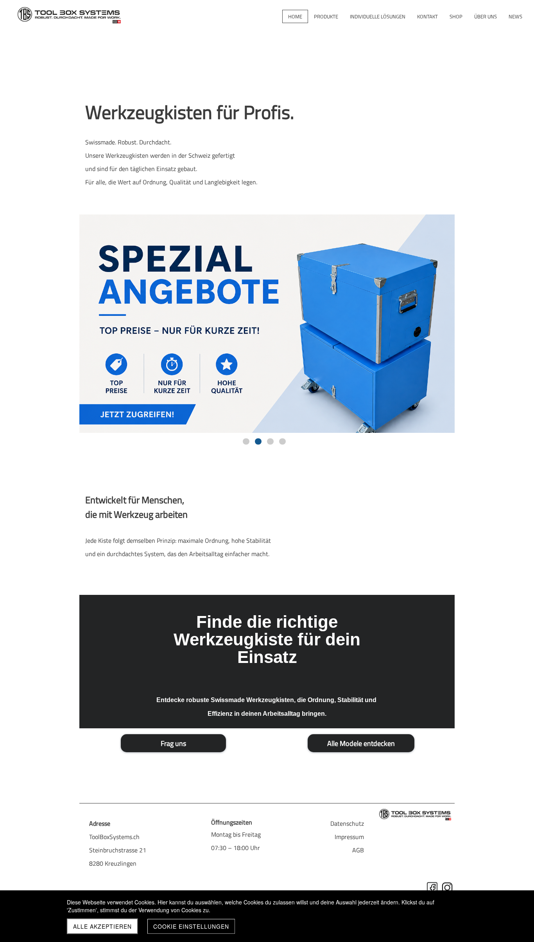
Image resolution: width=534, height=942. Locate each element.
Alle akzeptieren (102, 926)
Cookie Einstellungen (191, 926)
